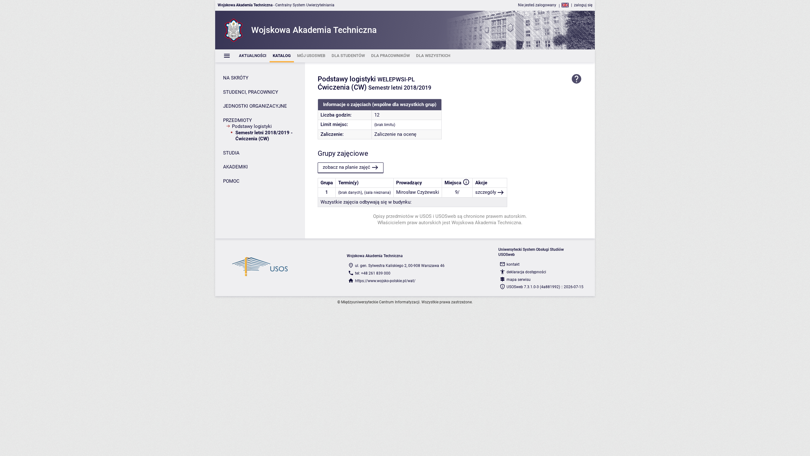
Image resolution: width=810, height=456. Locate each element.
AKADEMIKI (235, 167)
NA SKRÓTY (235, 78)
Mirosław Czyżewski (417, 192)
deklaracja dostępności (526, 272)
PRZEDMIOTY (237, 120)
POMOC (231, 181)
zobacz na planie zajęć (346, 167)
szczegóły (485, 192)
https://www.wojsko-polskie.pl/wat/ (385, 281)
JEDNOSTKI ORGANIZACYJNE (255, 106)
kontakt (513, 264)
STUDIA (231, 153)
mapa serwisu (519, 279)
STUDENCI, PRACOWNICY (250, 92)
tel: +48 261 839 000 (372, 273)
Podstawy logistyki (252, 126)
